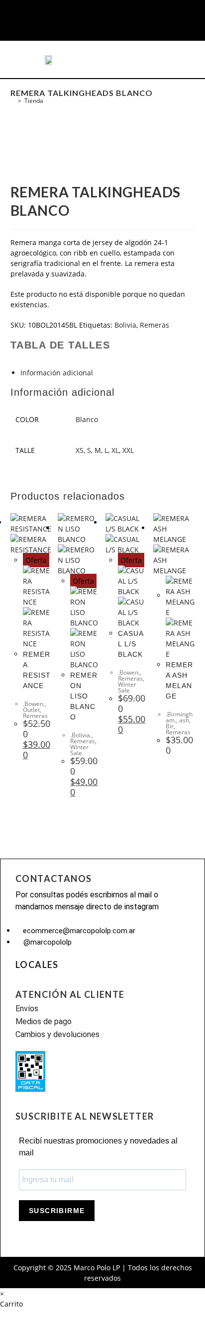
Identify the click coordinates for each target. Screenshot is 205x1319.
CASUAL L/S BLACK (131, 643)
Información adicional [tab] (56, 372)
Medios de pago (43, 1021)
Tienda (33, 100)
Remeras (154, 325)
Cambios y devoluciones (57, 1034)
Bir (170, 726)
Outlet (31, 709)
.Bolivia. (81, 735)
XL (115, 450)
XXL (128, 450)
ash (184, 720)
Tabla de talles (60, 345)
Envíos (26, 1008)
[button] (27, 59)
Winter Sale (79, 750)
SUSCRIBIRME (57, 1211)
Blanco (87, 419)
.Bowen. (34, 704)
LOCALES (37, 964)
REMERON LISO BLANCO (84, 696)
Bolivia (125, 325)
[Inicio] (12, 100)
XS (80, 450)
